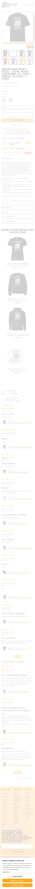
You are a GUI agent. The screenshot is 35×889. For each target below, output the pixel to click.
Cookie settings (18, 876)
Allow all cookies (17, 885)
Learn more (6, 872)
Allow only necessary (17, 880)
